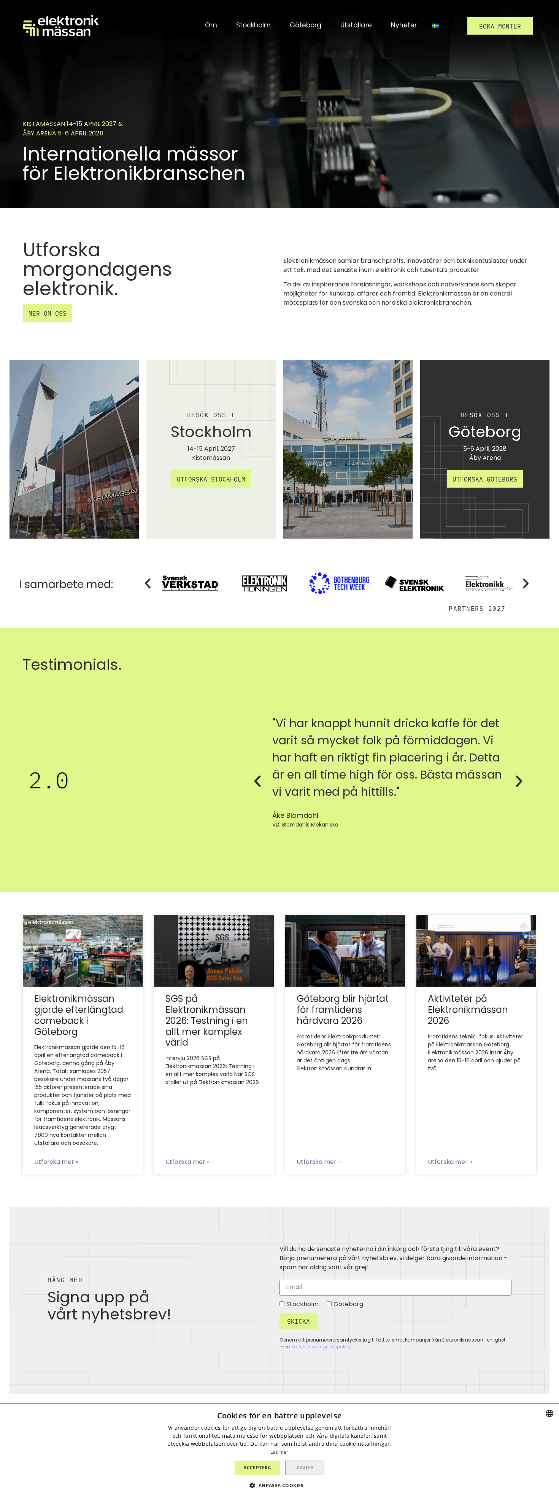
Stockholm (302, 1304)
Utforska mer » (56, 1162)
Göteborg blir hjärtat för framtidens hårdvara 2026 (343, 1010)
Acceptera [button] (257, 1467)
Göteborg (348, 1304)
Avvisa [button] (304, 1467)
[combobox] (549, 1413)
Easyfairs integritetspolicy (321, 1347)
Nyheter (404, 26)
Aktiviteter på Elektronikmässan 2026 (468, 1010)
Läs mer (279, 1452)
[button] (500, 26)
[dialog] (279, 1451)
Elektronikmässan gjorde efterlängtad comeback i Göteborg (78, 1016)
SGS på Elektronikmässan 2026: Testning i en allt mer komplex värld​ (206, 1021)
